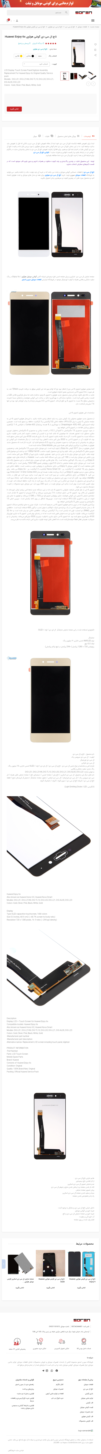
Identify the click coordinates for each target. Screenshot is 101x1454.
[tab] (89, 136)
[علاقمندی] (95, 45)
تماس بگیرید (14, 109)
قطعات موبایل (80, 175)
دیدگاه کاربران (38, 43)
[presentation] (97, 1264)
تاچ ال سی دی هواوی (40, 49)
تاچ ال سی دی (89, 172)
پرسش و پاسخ (24, 43)
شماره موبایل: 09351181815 (59, 1326)
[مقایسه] (95, 50)
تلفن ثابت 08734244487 (80, 1326)
